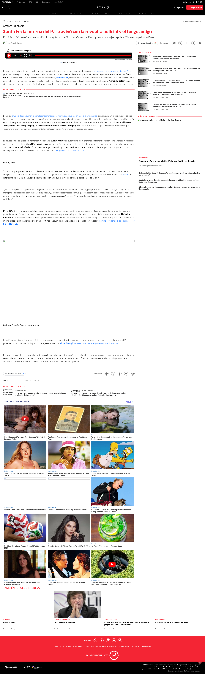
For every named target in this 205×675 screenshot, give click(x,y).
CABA (87, 646)
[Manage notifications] (200, 662)
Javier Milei (21, 2)
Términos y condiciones (175, 671)
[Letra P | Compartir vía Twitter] (180, 43)
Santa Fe (28, 380)
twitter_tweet (9, 162)
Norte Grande (124, 646)
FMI (36, 2)
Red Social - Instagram (108, 640)
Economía (67, 646)
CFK (30, 2)
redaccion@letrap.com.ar (191, 669)
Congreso (146, 646)
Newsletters (147, 13)
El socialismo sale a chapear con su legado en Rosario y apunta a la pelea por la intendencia (169, 188)
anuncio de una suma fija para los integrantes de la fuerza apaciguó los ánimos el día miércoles (54, 115)
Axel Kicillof (58, 2)
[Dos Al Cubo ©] (11, 667)
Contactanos (87, 640)
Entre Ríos (103, 646)
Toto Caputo (46, 2)
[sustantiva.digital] (37, 667)
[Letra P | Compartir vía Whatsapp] (174, 43)
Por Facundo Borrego (15, 43)
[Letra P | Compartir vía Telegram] (193, 43)
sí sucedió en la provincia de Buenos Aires (113, 71)
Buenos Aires (78, 646)
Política (26, 21)
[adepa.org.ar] (26, 667)
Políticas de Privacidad (192, 671)
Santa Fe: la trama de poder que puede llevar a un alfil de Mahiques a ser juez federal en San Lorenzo (169, 181)
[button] (69, 280)
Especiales (76, 13)
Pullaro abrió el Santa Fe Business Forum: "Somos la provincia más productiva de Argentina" (169, 174)
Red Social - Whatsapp (120, 640)
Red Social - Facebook (101, 640)
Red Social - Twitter (95, 640)
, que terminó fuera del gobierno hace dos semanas (90, 343)
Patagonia (136, 646)
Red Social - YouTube (114, 640)
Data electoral (100, 13)
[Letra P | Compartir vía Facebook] (187, 43)
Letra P (8, 21)
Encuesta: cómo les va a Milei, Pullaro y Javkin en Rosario (167, 161)
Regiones (55, 13)
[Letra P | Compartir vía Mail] (200, 43)
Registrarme (196, 7)
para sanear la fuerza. (70, 150)
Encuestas (125, 13)
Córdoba (113, 646)
